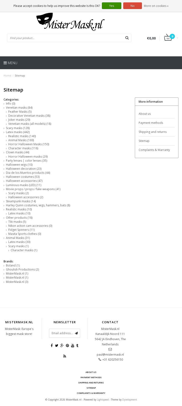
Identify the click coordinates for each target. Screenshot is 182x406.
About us (145, 114)
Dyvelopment (129, 399)
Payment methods (151, 123)
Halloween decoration (23, 169)
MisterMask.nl (17, 273)
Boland (13, 265)
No (133, 6)
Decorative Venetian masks (29, 116)
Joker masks (19, 120)
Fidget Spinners (21, 230)
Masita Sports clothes (24, 234)
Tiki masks (17, 222)
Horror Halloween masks (28, 157)
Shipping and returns (153, 132)
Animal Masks (21, 140)
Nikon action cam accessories (30, 226)
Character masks (23, 148)
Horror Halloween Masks (28, 144)
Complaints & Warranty (154, 150)
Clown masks (17, 152)
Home (7, 75)
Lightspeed (103, 399)
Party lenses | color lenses (26, 161)
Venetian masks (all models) (29, 124)
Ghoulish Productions (22, 269)
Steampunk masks (21, 201)
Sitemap (20, 75)
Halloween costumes (23, 177)
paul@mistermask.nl (110, 355)
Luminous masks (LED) (23, 185)
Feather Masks (20, 112)
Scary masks (18, 128)
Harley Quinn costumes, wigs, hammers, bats (38, 205)
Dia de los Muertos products (28, 173)
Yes (111, 6)
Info (10, 104)
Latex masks (18, 132)
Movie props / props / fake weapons (33, 189)
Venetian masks (19, 108)
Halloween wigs (19, 165)
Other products (19, 218)
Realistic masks (22, 136)
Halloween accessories (24, 181)
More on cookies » (156, 6)
